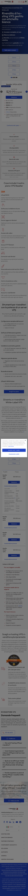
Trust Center (11, 446)
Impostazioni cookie (14, 454)
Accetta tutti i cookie (14, 450)
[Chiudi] (25, 440)
